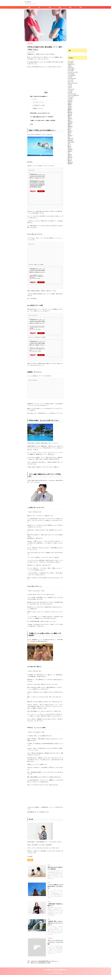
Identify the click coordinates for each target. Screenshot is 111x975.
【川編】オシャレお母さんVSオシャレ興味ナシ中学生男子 (42, 120)
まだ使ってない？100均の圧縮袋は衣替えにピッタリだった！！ (44, 961)
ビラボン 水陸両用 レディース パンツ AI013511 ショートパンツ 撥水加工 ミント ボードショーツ (37, 276)
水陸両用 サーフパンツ (38, 108)
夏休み (60, 7)
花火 (39, 7)
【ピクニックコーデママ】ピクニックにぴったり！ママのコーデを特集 (55, 942)
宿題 (50, 7)
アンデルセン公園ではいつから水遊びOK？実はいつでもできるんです (55, 886)
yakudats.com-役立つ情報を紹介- (55, 970)
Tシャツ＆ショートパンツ (38, 102)
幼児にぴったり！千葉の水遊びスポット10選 (40, 962)
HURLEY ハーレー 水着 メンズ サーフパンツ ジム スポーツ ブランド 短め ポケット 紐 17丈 (37, 348)
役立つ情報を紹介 (55, 971)
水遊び (80, 7)
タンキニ (35, 99)
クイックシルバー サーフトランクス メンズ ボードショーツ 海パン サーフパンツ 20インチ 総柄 (37, 327)
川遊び (70, 7)
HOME (29, 7)
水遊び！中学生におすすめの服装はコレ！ (39, 96)
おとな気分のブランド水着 (38, 105)
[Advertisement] (45, 81)
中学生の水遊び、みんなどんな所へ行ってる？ (40, 113)
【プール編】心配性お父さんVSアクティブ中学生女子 (41, 116)
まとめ (31, 124)
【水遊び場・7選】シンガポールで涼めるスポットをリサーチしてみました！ (55, 923)
